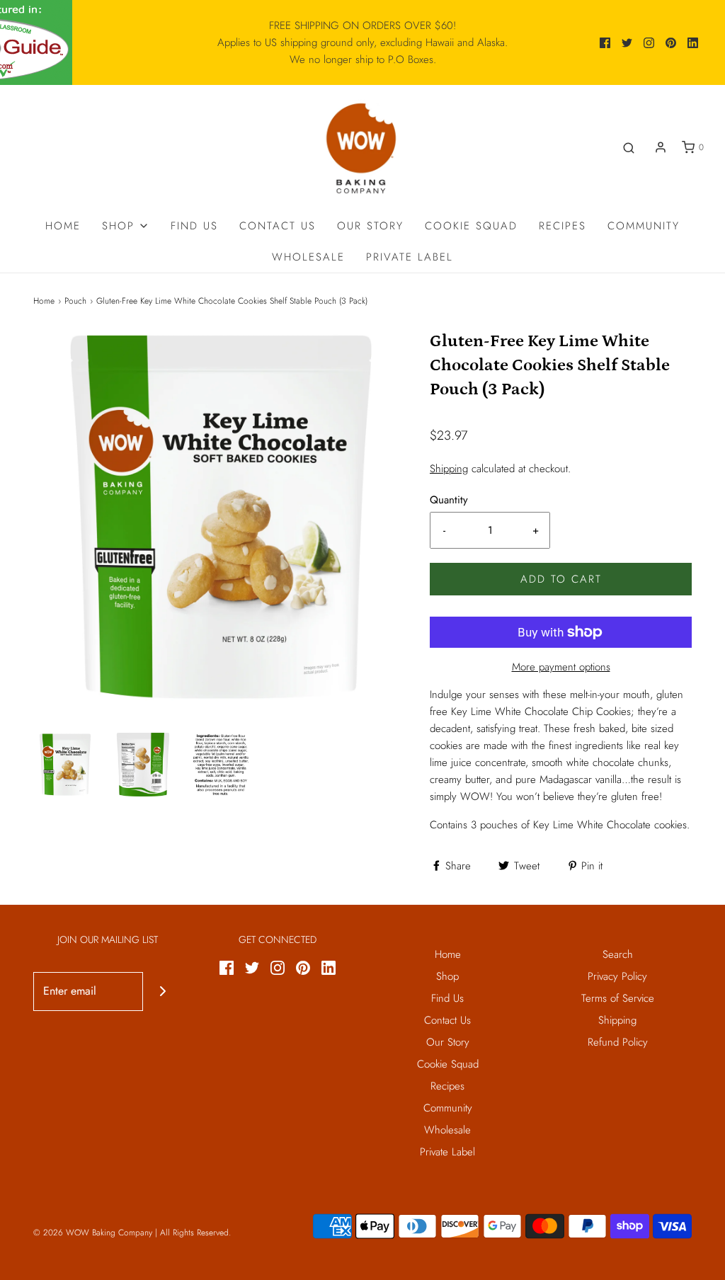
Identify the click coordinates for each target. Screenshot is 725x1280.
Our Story (370, 226)
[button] (65, 764)
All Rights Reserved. (195, 1232)
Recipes (562, 226)
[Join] (162, 991)
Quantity (449, 500)
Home (63, 226)
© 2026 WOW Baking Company (92, 1232)
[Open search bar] (628, 147)
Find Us (194, 226)
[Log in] (660, 147)
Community (643, 226)
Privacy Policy (617, 976)
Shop (447, 976)
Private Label (409, 257)
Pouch (75, 301)
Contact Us (277, 226)
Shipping (449, 468)
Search (618, 954)
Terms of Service (617, 998)
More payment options (561, 667)
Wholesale (308, 257)
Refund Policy (618, 1042)
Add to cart (561, 579)
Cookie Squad (471, 226)
